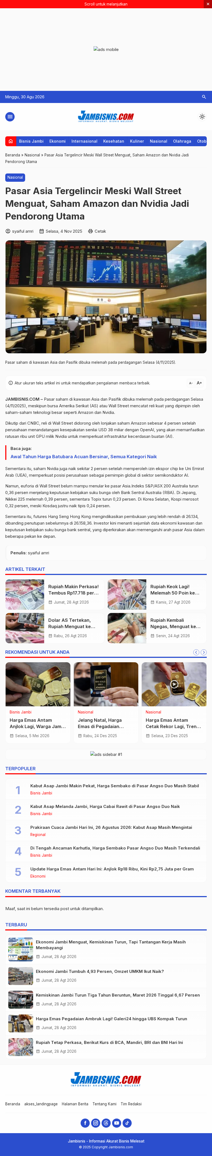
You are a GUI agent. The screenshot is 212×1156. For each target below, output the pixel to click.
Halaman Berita (75, 1104)
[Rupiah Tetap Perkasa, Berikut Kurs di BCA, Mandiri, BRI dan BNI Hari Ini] (20, 1047)
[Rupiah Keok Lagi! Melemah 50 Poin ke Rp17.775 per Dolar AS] (127, 594)
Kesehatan (113, 141)
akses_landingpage (41, 1104)
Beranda (12, 1104)
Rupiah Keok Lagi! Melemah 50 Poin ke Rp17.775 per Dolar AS (174, 593)
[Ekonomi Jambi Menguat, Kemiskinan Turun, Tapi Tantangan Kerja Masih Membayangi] (20, 949)
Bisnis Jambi (31, 141)
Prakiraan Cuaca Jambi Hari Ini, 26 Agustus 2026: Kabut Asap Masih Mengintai (111, 827)
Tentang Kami (104, 1104)
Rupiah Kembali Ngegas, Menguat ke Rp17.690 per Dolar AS (175, 626)
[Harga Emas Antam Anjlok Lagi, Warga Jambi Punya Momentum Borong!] (38, 684)
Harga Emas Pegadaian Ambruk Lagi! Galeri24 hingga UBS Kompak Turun (111, 1018)
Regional (38, 835)
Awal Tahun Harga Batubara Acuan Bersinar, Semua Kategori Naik (83, 456)
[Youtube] (116, 1123)
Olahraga (182, 141)
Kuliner (137, 141)
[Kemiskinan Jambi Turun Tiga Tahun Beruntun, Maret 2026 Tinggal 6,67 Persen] (20, 1000)
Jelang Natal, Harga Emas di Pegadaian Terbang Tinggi (100, 726)
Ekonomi (57, 141)
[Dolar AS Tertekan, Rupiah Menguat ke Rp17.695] (25, 628)
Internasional (84, 141)
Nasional (158, 141)
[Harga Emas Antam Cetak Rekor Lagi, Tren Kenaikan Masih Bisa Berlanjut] (174, 684)
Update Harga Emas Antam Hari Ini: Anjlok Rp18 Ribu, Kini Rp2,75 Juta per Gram (112, 869)
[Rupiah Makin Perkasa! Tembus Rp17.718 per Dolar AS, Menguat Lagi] (25, 594)
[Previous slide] (196, 652)
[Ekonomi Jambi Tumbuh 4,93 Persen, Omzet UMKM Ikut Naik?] (20, 976)
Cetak (100, 231)
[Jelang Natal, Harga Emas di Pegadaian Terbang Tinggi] (106, 684)
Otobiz (203, 141)
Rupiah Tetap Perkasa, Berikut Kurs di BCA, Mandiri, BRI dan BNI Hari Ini (109, 1042)
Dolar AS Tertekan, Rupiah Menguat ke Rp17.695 (69, 626)
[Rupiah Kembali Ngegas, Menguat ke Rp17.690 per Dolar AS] (127, 628)
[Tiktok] (127, 1123)
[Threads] (106, 1123)
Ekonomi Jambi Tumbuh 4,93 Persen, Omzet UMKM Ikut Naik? (100, 971)
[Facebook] (85, 1123)
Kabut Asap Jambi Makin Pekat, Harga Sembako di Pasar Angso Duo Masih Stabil (114, 785)
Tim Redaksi (131, 1104)
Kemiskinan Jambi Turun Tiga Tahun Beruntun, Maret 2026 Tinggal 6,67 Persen (118, 995)
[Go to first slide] (204, 652)
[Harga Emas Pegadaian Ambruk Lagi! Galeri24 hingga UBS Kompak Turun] (20, 1023)
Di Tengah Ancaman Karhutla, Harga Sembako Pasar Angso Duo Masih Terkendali (115, 848)
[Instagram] (95, 1123)
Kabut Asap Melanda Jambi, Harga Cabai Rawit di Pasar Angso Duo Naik (105, 806)
